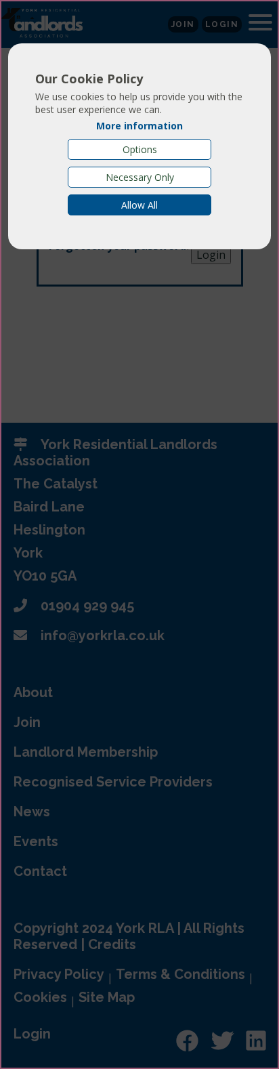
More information (139, 125)
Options (140, 149)
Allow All (139, 204)
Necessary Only (140, 177)
